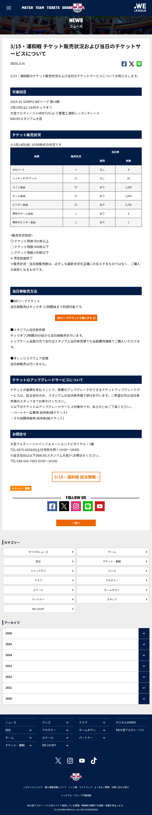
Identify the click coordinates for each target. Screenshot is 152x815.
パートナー (38, 599)
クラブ (38, 580)
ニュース (10, 722)
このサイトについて (33, 787)
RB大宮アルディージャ (130, 730)
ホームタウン (112, 590)
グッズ (112, 571)
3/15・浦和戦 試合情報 (75, 477)
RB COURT (38, 609)
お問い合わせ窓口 (120, 787)
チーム (112, 552)
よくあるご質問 (101, 787)
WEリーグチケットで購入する (74, 318)
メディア (112, 599)
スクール (38, 590)
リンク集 (72, 787)
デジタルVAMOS (126, 722)
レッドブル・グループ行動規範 (76, 795)
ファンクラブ (38, 571)
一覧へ (76, 523)
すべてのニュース (38, 552)
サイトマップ (85, 787)
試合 (38, 561)
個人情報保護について (55, 787)
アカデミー (111, 580)
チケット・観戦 (112, 561)
